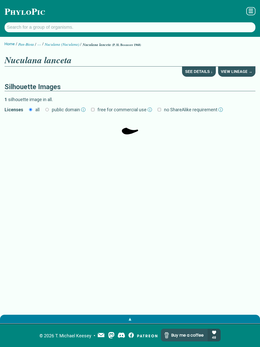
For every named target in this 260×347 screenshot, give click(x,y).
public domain (69, 109)
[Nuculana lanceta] (130, 126)
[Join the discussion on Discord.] (121, 336)
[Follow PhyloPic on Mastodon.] (111, 335)
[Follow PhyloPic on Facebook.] (131, 336)
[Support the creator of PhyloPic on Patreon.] (147, 335)
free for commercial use (125, 109)
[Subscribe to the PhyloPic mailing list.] (101, 336)
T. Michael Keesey (73, 335)
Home (10, 44)
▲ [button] (130, 319)
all (37, 109)
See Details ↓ (199, 71)
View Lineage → (236, 71)
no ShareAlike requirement (193, 109)
